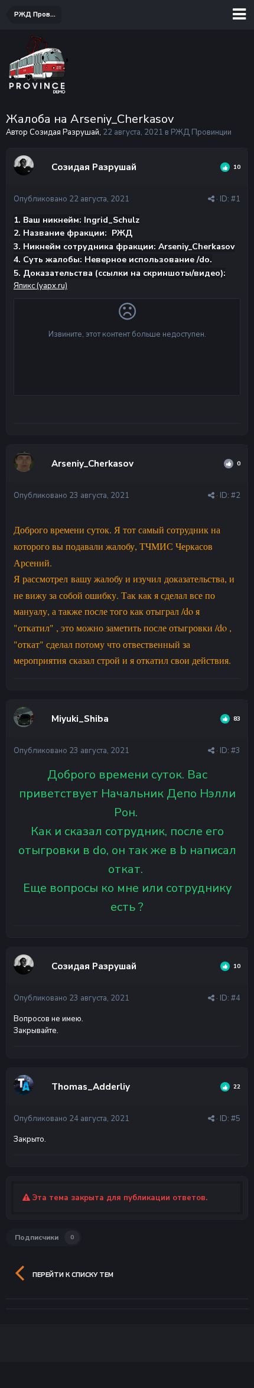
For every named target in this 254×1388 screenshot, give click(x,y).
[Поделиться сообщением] (211, 199)
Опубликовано (71, 199)
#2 (235, 495)
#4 (235, 998)
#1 (235, 199)
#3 (235, 750)
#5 (235, 1118)
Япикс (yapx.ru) (40, 286)
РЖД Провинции (201, 132)
